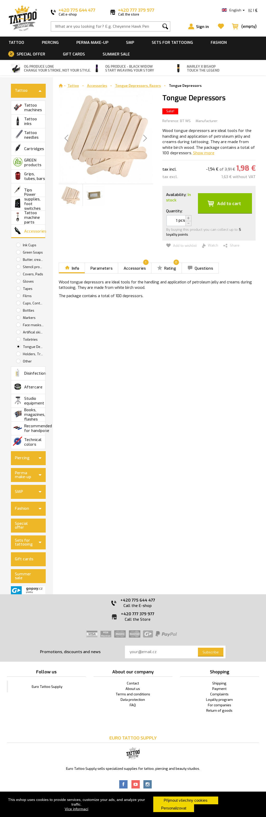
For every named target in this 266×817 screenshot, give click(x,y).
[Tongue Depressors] (94, 195)
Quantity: (174, 211)
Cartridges (34, 148)
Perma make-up (92, 42)
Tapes (27, 289)
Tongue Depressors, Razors (34, 347)
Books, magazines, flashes (34, 414)
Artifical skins (33, 332)
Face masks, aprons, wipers (34, 325)
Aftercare (33, 387)
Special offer (31, 54)
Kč (250, 10)
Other (27, 361)
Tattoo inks (30, 121)
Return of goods (219, 710)
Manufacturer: (207, 121)
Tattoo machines (33, 108)
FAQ (133, 705)
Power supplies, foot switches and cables (34, 204)
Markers (29, 318)
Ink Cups (29, 245)
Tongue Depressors (185, 85)
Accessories (34, 231)
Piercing (50, 42)
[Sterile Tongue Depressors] (70, 195)
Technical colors (33, 442)
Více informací (76, 809)
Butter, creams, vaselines (34, 259)
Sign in (202, 26)
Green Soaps (33, 252)
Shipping (219, 683)
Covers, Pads (33, 274)
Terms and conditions (133, 694)
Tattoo (16, 42)
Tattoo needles (31, 135)
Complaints (219, 694)
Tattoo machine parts (32, 217)
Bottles (28, 310)
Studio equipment (34, 401)
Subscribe (211, 652)
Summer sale (116, 54)
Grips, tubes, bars (34, 176)
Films (27, 296)
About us (132, 689)
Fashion (219, 42)
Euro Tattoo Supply (47, 687)
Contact (133, 683)
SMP (130, 42)
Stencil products (34, 267)
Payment (219, 689)
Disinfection (34, 373)
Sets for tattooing (172, 42)
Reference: (170, 121)
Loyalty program (219, 699)
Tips (28, 190)
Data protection (133, 699)
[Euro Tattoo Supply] (23, 18)
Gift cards (74, 54)
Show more (203, 153)
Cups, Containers (34, 303)
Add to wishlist (184, 245)
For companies (219, 705)
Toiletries (30, 339)
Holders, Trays (34, 354)
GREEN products (32, 162)
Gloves (28, 281)
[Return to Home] (60, 85)
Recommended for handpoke (34, 428)
